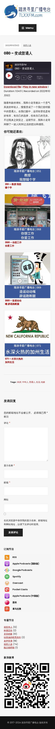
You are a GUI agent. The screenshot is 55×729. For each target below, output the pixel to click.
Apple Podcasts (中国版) (26, 595)
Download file (12, 87)
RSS (15, 557)
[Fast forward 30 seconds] (32, 77)
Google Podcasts (22, 570)
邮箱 (7, 482)
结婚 (43, 382)
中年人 (25, 382)
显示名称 (9, 465)
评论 (7, 423)
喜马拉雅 (17, 608)
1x (24, 77)
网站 (6, 499)
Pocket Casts (20, 589)
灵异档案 (8, 633)
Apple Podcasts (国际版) (26, 563)
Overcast (18, 583)
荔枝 (15, 602)
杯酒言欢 (8, 630)
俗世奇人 (8, 627)
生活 (38, 382)
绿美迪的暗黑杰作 (12, 637)
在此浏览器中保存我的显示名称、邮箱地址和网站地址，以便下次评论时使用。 (25, 522)
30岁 (19, 382)
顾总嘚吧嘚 (9, 647)
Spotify (17, 576)
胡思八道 (27, 45)
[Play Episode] (9, 75)
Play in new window (35, 87)
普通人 (32, 382)
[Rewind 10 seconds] (17, 77)
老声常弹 (8, 640)
